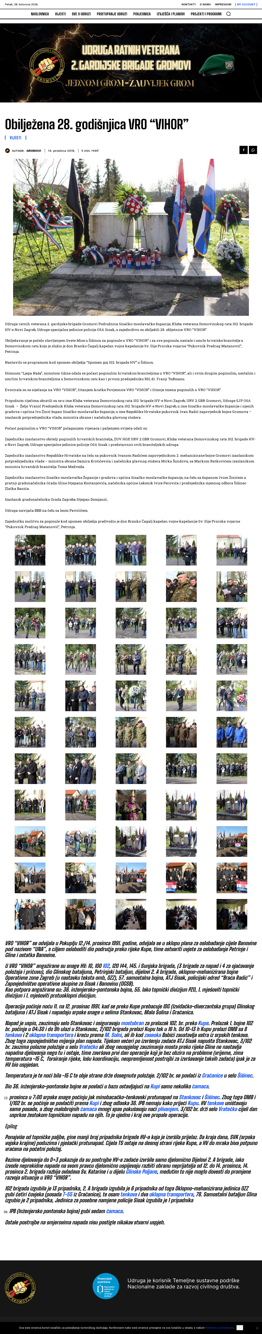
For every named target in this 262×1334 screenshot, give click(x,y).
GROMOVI (33, 151)
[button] (228, 14)
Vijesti (15, 138)
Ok (240, 1327)
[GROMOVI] (8, 150)
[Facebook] (243, 150)
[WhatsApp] (253, 150)
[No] (257, 1328)
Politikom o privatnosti (219, 1327)
